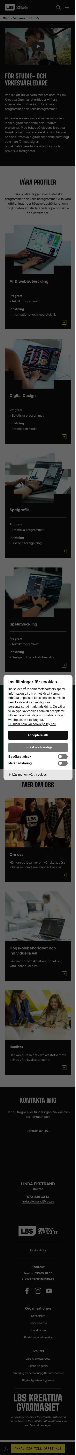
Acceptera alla (38, 735)
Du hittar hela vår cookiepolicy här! (32, 724)
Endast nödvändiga (38, 747)
